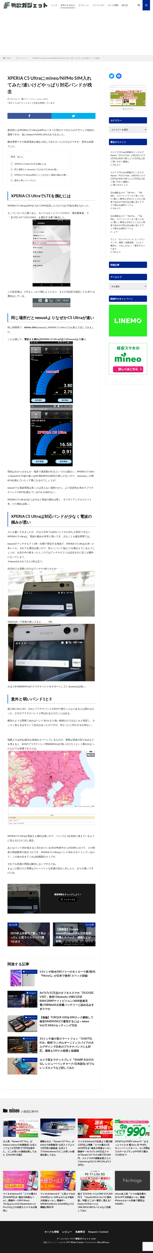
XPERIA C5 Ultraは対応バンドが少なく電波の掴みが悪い (39, 175)
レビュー (67, 1231)
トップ (54, 5)
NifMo (45, 99)
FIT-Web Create (75, 1242)
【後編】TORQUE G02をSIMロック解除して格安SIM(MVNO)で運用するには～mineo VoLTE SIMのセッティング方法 (66, 1021)
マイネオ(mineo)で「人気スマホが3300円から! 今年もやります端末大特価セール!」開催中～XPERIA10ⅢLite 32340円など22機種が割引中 (57, 1200)
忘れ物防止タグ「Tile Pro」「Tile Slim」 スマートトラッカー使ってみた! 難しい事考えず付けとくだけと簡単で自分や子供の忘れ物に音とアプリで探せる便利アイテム (127, 198)
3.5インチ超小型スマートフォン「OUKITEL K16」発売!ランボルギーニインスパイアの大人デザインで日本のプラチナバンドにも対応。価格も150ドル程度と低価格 (67, 1044)
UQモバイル (32, 1017)
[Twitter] (73, 116)
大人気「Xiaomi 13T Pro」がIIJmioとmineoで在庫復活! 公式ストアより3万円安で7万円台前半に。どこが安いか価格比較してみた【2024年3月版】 (20, 1148)
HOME (8, 58)
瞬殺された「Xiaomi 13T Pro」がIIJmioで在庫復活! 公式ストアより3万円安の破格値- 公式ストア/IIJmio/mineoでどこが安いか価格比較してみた (57, 1148)
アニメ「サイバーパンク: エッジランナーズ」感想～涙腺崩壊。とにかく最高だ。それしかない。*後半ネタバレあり (127, 244)
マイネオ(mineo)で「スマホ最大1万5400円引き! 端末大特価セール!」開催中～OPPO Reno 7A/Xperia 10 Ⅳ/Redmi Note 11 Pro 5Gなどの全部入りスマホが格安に (20, 1202)
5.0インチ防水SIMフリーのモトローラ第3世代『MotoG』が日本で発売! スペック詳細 (67, 973)
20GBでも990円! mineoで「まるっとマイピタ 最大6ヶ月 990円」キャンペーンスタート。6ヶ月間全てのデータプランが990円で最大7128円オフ (132, 1148)
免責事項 (80, 1231)
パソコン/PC (98, 5)
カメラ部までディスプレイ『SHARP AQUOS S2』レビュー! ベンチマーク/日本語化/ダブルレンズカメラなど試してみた (67, 1063)
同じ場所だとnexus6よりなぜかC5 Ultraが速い (34, 169)
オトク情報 (113, 5)
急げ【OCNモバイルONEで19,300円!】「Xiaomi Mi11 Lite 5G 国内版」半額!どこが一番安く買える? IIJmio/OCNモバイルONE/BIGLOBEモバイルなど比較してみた (95, 1202)
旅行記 (125, 5)
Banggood (32, 993)
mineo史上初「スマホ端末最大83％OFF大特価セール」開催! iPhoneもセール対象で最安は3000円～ (130, 1198)
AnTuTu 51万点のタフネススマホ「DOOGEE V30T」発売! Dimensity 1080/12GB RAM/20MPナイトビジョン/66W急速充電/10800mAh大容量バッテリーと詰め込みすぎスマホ (67, 1000)
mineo (39, 99)
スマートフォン (68, 5)
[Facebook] (29, 116)
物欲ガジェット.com (85, 1238)
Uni (114, 164)
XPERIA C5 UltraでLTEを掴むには (28, 164)
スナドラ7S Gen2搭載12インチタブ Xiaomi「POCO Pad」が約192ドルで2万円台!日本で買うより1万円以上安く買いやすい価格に (127, 157)
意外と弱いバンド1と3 (23, 180)
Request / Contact (98, 1231)
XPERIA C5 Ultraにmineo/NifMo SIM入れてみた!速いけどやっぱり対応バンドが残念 (66, 58)
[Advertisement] (76, 33)
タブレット (84, 5)
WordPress (103, 1242)
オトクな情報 (52, 1231)
